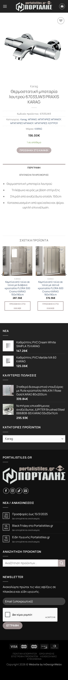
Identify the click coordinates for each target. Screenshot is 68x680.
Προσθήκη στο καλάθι (34, 150)
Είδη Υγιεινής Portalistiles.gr (31, 537)
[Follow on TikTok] (19, 491)
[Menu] (5, 6)
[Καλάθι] (62, 6)
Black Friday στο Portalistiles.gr (32, 525)
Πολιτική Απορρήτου (25, 653)
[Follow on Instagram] (13, 491)
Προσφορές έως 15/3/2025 (30, 514)
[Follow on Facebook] (6, 491)
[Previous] (2, 281)
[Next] (65, 281)
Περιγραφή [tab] (33, 167)
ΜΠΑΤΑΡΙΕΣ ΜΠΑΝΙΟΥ (49, 119)
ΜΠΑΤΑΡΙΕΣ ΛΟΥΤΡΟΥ (46, 123)
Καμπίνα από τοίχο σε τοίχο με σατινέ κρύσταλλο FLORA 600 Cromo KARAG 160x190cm (50, 288)
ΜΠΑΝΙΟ (32, 119)
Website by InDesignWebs (45, 664)
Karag (34, 86)
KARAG (38, 128)
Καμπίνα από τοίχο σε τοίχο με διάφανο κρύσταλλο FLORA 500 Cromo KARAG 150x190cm (17, 288)
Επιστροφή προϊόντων (24, 656)
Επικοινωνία (34, 658)
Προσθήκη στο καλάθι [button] (17, 306)
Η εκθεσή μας (48, 656)
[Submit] (61, 563)
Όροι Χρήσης (46, 653)
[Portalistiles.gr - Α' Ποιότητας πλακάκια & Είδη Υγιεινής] (34, 6)
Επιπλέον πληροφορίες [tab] (34, 174)
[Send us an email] (26, 491)
